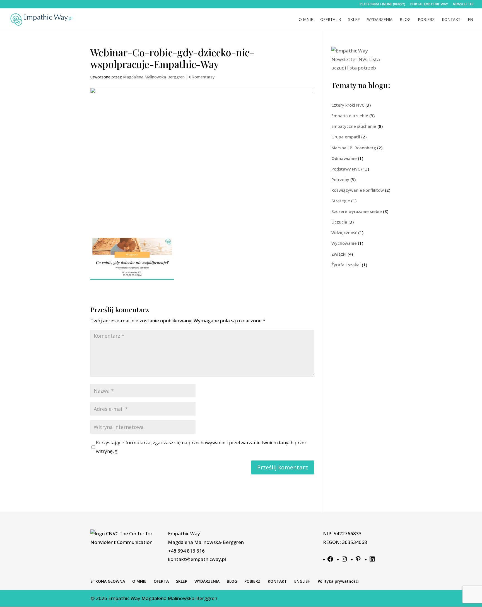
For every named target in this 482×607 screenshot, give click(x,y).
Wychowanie (344, 243)
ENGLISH (302, 581)
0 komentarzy (202, 77)
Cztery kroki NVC (347, 105)
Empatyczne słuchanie (353, 126)
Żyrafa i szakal (346, 264)
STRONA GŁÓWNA (107, 581)
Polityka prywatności (338, 581)
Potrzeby (340, 179)
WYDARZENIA (379, 20)
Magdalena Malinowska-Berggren (154, 77)
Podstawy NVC (345, 169)
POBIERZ (426, 20)
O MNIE (306, 20)
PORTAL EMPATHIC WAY (429, 4)
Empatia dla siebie (349, 115)
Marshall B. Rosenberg (353, 147)
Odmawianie (344, 158)
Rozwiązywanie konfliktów (357, 190)
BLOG (405, 20)
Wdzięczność (344, 232)
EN (470, 20)
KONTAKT (451, 20)
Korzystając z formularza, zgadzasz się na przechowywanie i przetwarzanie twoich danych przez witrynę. (201, 446)
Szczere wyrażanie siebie (356, 211)
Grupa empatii (345, 137)
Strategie (340, 200)
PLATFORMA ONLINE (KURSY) (382, 4)
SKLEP (354, 20)
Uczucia (339, 222)
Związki (338, 254)
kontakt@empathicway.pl (197, 559)
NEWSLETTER (463, 4)
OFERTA (327, 20)
